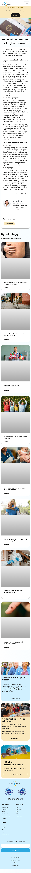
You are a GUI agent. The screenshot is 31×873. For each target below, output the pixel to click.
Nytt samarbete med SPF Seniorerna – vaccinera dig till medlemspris (15, 540)
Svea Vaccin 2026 (15, 858)
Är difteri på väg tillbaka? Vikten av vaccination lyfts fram (14, 488)
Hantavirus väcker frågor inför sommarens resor (13, 591)
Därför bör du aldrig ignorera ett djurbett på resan (14, 334)
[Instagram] (13, 799)
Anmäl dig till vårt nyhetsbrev (16, 841)
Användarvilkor (15, 865)
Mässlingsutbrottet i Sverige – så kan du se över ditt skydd (15, 283)
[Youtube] (21, 799)
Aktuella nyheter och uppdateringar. (11, 238)
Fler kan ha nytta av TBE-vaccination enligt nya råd (15, 437)
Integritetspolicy (15, 862)
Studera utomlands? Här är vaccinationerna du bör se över (13, 386)
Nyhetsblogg (9, 234)
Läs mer (6, 288)
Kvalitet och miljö (15, 860)
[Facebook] (9, 799)
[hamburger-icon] (26, 3)
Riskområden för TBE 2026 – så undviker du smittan (13, 642)
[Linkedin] (17, 799)
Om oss (4, 822)
